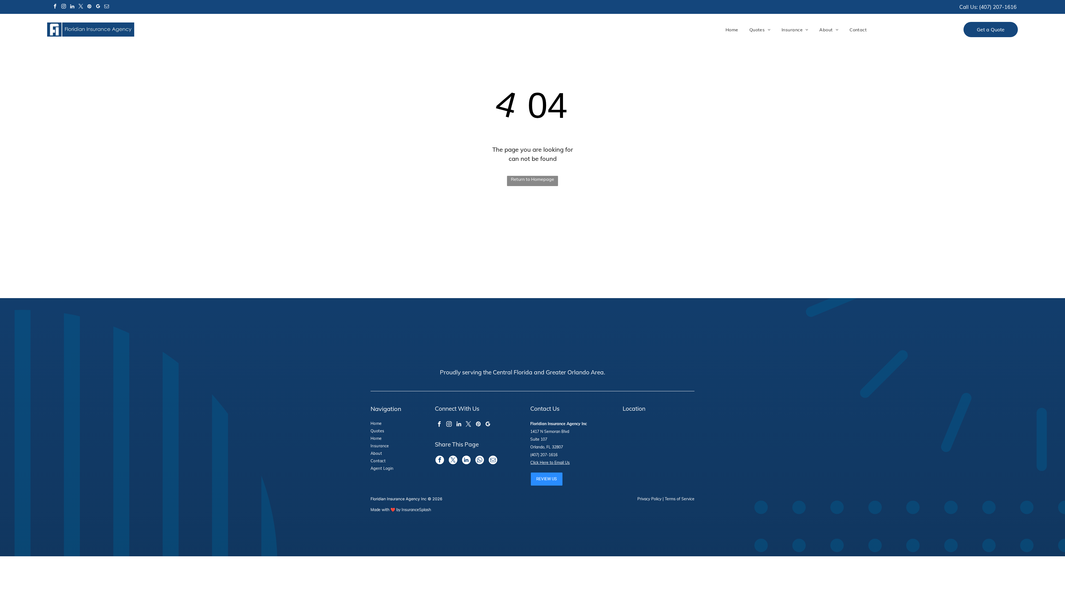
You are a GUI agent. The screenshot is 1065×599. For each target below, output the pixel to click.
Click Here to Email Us (550, 462)
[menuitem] (732, 29)
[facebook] (55, 7)
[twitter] (80, 7)
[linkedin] (72, 7)
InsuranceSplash (416, 509)
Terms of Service (679, 498)
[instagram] (63, 7)
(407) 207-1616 (997, 7)
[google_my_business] (98, 7)
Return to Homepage (532, 179)
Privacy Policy (649, 498)
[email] (106, 7)
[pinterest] (89, 7)
